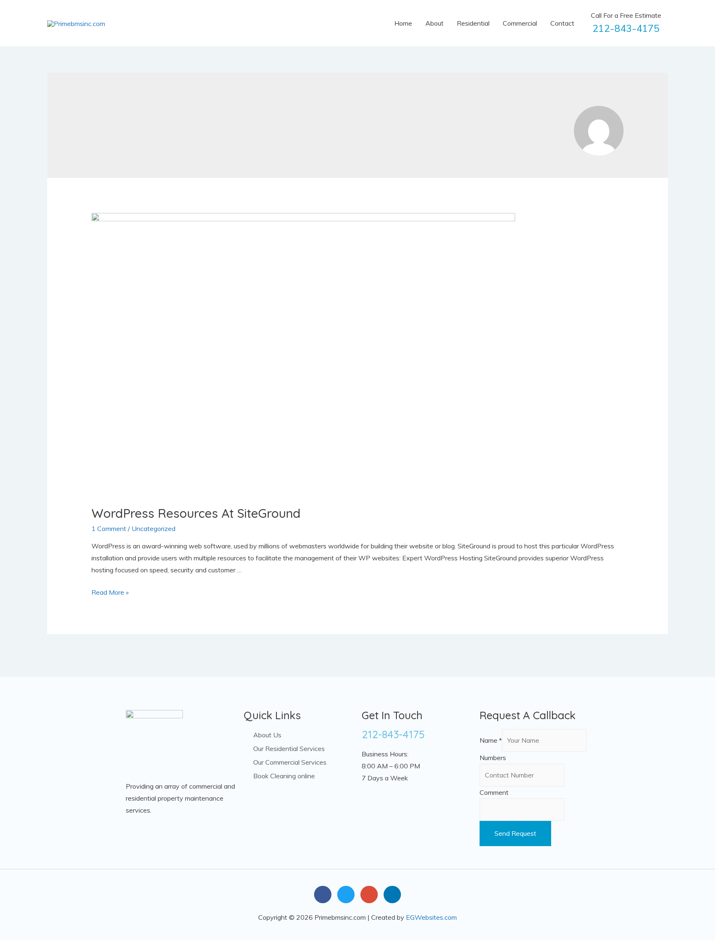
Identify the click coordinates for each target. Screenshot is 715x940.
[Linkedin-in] (392, 894)
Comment (494, 792)
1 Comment (108, 528)
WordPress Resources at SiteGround (195, 513)
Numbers (493, 757)
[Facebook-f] (322, 894)
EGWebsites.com (431, 917)
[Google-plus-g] (369, 894)
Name (491, 740)
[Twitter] (346, 894)
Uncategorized (153, 528)
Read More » (110, 592)
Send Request (515, 833)
